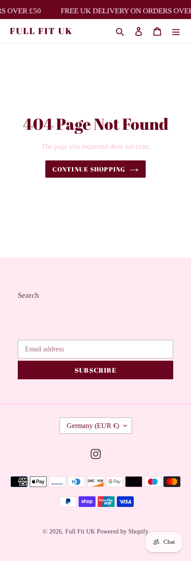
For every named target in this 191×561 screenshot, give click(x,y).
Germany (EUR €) (93, 425)
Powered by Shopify (122, 531)
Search (28, 295)
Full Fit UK (41, 31)
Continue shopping (88, 169)
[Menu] (176, 31)
